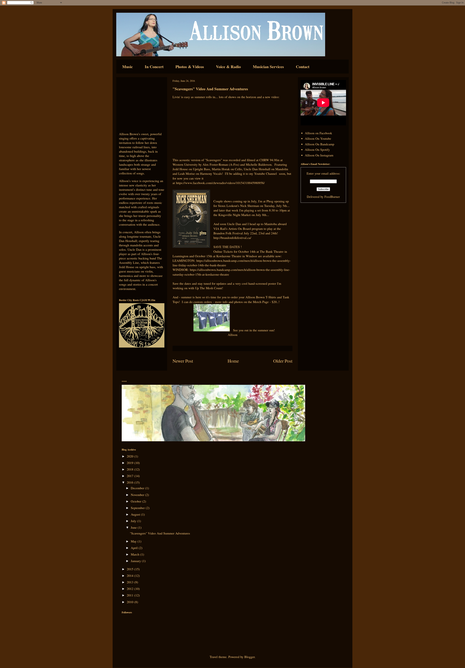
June (134, 527)
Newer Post (183, 361)
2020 (130, 456)
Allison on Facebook (318, 133)
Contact (302, 67)
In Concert (154, 67)
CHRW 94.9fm (269, 160)
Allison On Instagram (319, 155)
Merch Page (261, 302)
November (138, 495)
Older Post (282, 361)
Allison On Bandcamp (319, 144)
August (136, 514)
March (135, 554)
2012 (130, 588)
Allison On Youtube (318, 138)
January (136, 561)
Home (233, 361)
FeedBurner (332, 196)
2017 (130, 476)
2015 (130, 569)
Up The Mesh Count (208, 288)
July (134, 521)
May (134, 541)
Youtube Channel (266, 173)
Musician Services (268, 67)
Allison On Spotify (317, 149)
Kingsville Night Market (235, 215)
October (136, 501)
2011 (130, 595)
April (135, 548)
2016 (130, 482)
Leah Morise (187, 173)
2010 (130, 602)
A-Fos (234, 164)
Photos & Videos (189, 67)
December (138, 488)
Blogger (249, 657)
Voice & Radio (228, 67)
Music (127, 67)
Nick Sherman (249, 205)
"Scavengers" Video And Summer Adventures (160, 533)
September (138, 508)
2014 (130, 575)
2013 (130, 582)
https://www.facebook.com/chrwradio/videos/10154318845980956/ (220, 183)
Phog (269, 201)
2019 (130, 463)
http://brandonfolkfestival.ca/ (232, 237)
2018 (130, 469)
